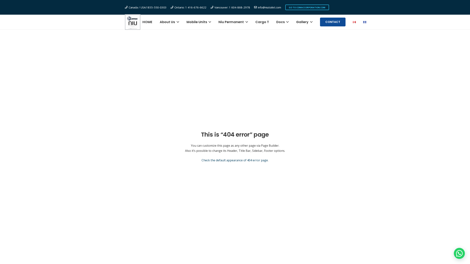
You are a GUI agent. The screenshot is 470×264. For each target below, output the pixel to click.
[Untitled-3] (132, 22)
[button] (177, 22)
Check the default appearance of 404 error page (235, 160)
